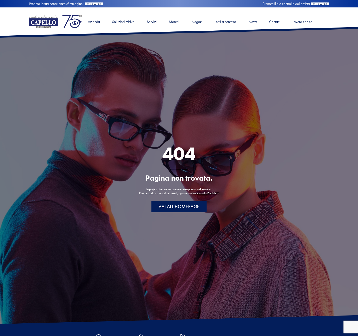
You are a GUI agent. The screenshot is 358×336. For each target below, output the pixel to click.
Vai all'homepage (179, 207)
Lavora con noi (303, 21)
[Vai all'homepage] (55, 29)
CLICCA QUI (94, 3)
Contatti (274, 21)
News (252, 21)
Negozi (196, 21)
